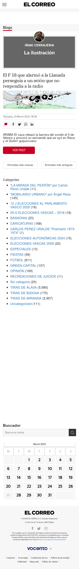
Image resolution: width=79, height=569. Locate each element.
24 (50, 486)
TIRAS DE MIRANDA (26, 298)
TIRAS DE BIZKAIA (24, 292)
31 (50, 495)
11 (60, 469)
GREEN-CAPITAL (23, 265)
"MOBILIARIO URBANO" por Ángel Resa (40, 194)
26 (71, 486)
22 (29, 486)
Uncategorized (21, 303)
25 (60, 486)
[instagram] (46, 528)
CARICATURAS (21, 223)
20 (8, 486)
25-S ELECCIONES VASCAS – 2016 (37, 212)
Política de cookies (50, 562)
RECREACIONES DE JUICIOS (33, 276)
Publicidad (22, 562)
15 (29, 478)
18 (60, 478)
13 (8, 478)
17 (50, 478)
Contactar (10, 558)
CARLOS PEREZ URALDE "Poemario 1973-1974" (42, 230)
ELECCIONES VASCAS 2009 (32, 243)
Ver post (19, 150)
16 (39, 478)
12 (70, 469)
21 (18, 486)
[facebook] (32, 528)
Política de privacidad (60, 558)
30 (39, 495)
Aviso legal (23, 558)
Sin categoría (20, 281)
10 (50, 469)
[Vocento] (39, 548)
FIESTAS (17, 254)
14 (19, 478)
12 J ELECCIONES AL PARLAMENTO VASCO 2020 (38, 205)
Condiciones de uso (39, 558)
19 (71, 478)
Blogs (7, 28)
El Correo (39, 513)
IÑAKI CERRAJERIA (39, 45)
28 (19, 495)
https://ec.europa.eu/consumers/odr (51, 540)
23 (39, 486)
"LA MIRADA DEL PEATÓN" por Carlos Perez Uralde (39, 187)
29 (29, 495)
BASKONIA (18, 217)
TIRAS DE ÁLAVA (23, 287)
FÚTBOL (16, 259)
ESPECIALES (20, 248)
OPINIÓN (17, 270)
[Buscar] (72, 432)
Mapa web (34, 562)
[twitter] (39, 528)
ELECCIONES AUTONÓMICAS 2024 (37, 238)
